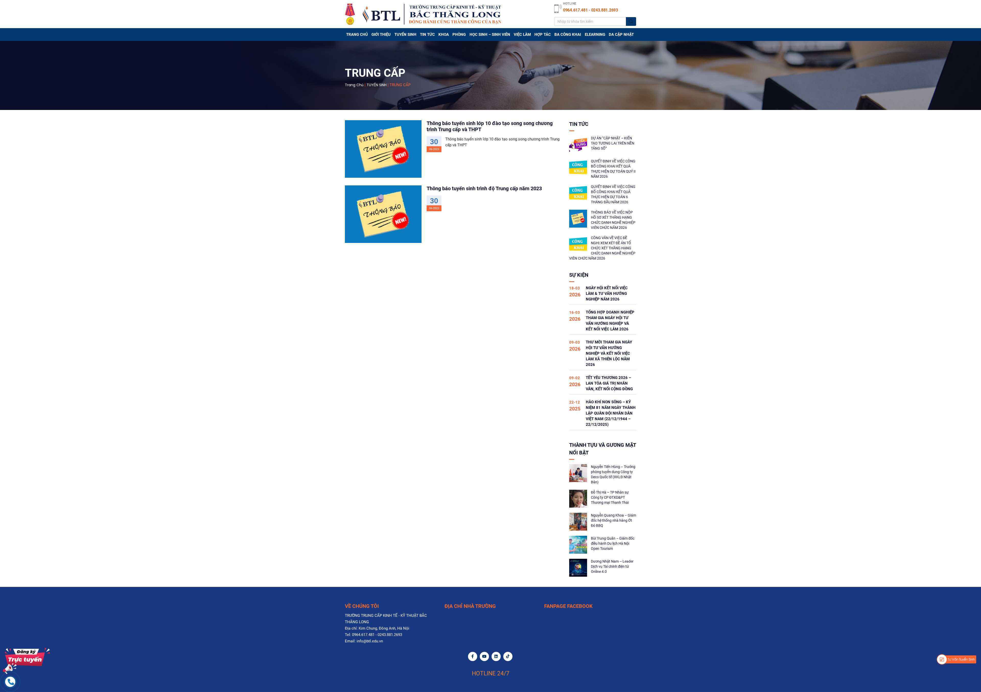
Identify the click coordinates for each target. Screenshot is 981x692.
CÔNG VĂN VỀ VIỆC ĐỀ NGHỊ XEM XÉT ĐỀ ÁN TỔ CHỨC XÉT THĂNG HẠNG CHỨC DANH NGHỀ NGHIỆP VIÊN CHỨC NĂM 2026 (602, 248)
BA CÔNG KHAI (567, 34)
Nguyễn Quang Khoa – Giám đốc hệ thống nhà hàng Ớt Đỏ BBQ (613, 520)
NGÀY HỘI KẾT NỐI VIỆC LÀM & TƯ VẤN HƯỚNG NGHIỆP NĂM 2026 (607, 294)
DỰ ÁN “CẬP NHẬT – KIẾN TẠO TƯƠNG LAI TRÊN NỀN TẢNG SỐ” (612, 143)
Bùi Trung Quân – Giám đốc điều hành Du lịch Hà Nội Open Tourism (612, 543)
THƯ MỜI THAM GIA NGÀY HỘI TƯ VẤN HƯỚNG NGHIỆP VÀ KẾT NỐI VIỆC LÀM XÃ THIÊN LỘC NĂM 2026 (609, 353)
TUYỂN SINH (405, 34)
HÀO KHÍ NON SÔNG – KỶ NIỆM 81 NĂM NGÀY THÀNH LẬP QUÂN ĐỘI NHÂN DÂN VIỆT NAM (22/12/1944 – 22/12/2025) (611, 413)
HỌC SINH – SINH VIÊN (490, 34)
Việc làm (522, 34)
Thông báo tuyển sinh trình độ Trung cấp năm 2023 (484, 188)
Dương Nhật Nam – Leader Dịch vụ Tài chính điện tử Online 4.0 (612, 566)
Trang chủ (357, 34)
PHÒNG (459, 34)
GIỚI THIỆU (381, 34)
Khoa (443, 34)
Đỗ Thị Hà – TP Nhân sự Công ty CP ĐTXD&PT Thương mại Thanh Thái (610, 497)
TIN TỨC (427, 34)
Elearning (595, 34)
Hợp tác (542, 34)
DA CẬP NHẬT (621, 34)
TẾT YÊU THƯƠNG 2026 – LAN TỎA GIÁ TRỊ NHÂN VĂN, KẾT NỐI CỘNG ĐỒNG (609, 383)
